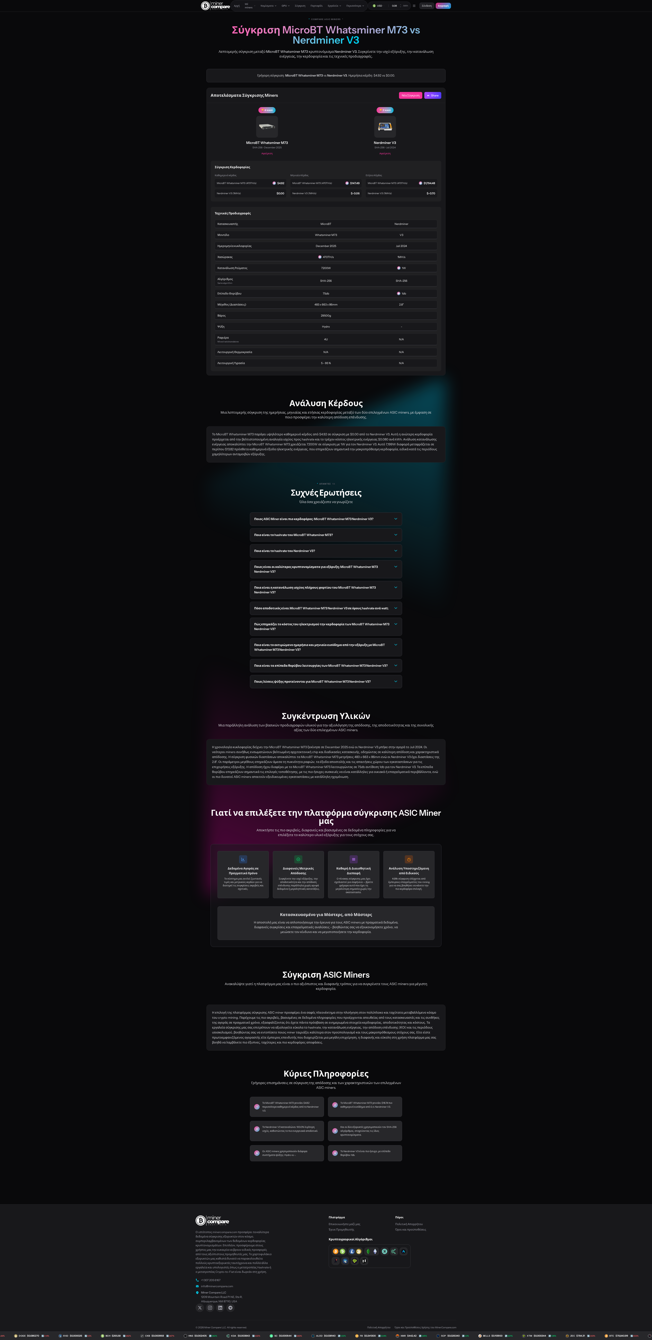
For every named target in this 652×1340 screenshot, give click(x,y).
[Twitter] (200, 1308)
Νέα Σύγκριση (411, 95)
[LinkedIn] (220, 1308)
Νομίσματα (267, 5)
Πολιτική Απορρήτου (409, 1224)
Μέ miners (248, 6)
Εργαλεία (333, 5)
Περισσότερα (353, 5)
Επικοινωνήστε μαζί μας (344, 1224)
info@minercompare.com (217, 1286)
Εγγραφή (443, 5)
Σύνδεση (427, 5)
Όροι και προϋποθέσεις (410, 1229)
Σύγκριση (300, 5)
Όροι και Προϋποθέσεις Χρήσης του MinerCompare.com (425, 1327)
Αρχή (237, 5)
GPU (284, 5)
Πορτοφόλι (317, 5)
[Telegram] (230, 1308)
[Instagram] (210, 1308)
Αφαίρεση (267, 153)
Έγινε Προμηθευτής (341, 1229)
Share (435, 95)
